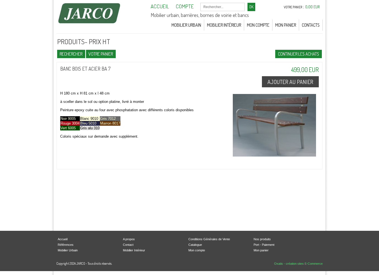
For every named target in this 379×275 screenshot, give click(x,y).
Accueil (62, 239)
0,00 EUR (312, 6)
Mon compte (196, 250)
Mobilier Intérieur (224, 25)
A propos (129, 239)
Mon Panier (285, 25)
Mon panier (261, 250)
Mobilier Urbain (186, 25)
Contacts (311, 25)
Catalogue (195, 244)
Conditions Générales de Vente (209, 239)
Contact (128, 244)
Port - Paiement (264, 244)
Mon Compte (258, 25)
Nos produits (262, 239)
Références (66, 244)
